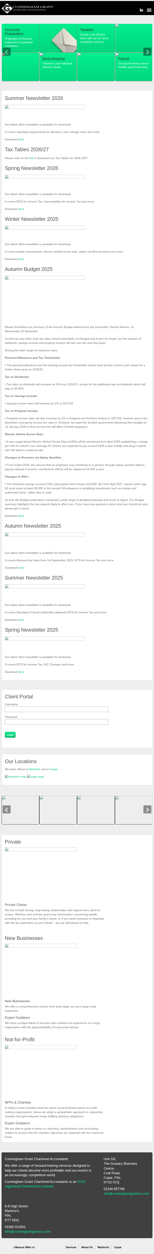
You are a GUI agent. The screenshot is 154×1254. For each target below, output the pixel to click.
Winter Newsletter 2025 (31, 219)
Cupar (54, 769)
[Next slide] (147, 52)
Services (71, 1247)
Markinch (35, 769)
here (21, 139)
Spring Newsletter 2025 (31, 630)
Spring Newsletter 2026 (31, 168)
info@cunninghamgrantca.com (126, 1193)
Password (11, 716)
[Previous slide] (7, 52)
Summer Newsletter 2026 (34, 98)
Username (11, 704)
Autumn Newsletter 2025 (33, 526)
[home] (27, 11)
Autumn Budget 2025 (29, 269)
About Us (87, 1247)
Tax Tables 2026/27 (27, 149)
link (31, 158)
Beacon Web (23, 1247)
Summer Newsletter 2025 (34, 578)
